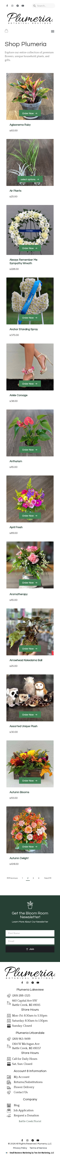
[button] (52, 31)
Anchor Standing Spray (24, 329)
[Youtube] (23, 5)
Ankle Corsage (19, 395)
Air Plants (15, 190)
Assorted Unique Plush (23, 726)
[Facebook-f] (7, 5)
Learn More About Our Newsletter (30, 922)
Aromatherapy (19, 594)
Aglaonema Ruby (20, 124)
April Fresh (16, 527)
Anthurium (16, 461)
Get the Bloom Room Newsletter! (30, 915)
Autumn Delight (19, 858)
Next (46, 878)
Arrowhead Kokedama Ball (26, 660)
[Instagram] (12, 5)
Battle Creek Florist (30, 1121)
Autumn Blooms (19, 792)
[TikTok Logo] (17, 5)
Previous (13, 878)
